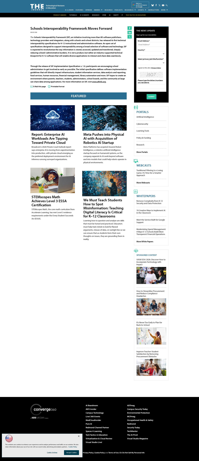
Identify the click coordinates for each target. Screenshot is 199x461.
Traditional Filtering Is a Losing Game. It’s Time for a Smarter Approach (149, 173)
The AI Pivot (132, 435)
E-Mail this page (39, 86)
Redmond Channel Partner (97, 427)
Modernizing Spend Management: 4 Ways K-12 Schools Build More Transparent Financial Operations (151, 231)
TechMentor (132, 431)
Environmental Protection (138, 412)
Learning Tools (142, 130)
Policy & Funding (143, 137)
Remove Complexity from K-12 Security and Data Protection (149, 202)
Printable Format (57, 86)
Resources (129, 10)
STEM (104, 15)
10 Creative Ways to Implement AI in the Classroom (150, 211)
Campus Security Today (137, 409)
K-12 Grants (84, 15)
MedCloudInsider (93, 420)
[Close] (78, 436)
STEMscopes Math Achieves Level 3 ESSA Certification (49, 201)
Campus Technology (95, 412)
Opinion (88, 10)
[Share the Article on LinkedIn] (129, 32)
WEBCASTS (143, 165)
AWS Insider (91, 409)
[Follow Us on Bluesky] (152, 5)
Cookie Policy (99, 452)
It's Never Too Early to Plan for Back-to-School (149, 323)
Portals (142, 112)
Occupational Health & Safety (140, 420)
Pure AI (89, 423)
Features (79, 10)
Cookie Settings (52, 452)
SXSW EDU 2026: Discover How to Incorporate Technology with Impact (150, 262)
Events (141, 10)
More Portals (142, 152)
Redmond (131, 423)
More (163, 10)
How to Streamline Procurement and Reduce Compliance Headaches (150, 293)
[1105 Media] (44, 430)
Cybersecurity (142, 124)
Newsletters (153, 10)
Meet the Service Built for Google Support (150, 221)
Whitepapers (145, 196)
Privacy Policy (156, 68)
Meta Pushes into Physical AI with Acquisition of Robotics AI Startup (103, 138)
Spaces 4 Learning (94, 431)
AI (110, 15)
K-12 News (69, 10)
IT (122, 15)
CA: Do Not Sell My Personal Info (132, 452)
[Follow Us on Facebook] (156, 5)
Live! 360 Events (93, 416)
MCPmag (131, 416)
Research (109, 10)
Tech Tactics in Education (97, 435)
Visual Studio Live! (94, 442)
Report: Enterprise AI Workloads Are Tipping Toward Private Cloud (50, 138)
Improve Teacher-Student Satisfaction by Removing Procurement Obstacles (147, 354)
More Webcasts (143, 182)
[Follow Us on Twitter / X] (159, 5)
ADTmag (131, 405)
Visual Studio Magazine (137, 438)
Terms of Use (113, 452)
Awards (97, 10)
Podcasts (119, 10)
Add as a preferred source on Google (141, 5)
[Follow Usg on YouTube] (163, 5)
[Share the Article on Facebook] (129, 28)
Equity (116, 15)
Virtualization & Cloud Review (99, 438)
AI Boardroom (92, 405)
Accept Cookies (71, 452)
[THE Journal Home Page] (47, 7)
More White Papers (144, 241)
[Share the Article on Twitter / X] (129, 36)
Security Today (133, 427)
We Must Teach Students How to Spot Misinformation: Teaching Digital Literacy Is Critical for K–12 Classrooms (103, 208)
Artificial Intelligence (145, 117)
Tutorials (73, 15)
